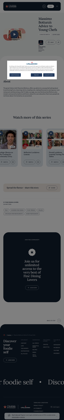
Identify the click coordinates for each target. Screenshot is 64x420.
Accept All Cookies (49, 75)
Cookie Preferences (15, 75)
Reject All (36, 75)
